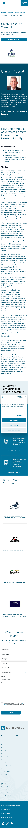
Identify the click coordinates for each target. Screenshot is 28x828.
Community (4, 748)
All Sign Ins (6, 784)
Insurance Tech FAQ (6, 766)
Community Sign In (6, 787)
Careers (3, 745)
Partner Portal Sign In (6, 795)
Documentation (5, 757)
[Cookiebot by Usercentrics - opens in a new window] (16, 397)
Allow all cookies (14, 420)
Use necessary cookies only (14, 430)
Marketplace (4, 768)
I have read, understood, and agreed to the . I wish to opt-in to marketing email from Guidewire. (14, 704)
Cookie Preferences (7, 817)
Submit (11, 712)
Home (3, 12)
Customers (10, 12)
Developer (3, 754)
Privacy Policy (5, 809)
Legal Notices (5, 813)
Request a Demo (24, 3)
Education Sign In (5, 789)
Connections (4, 751)
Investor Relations (5, 763)
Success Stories (19, 12)
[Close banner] (25, 396)
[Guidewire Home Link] (12, 728)
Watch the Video (13, 451)
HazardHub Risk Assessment (8, 771)
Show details (20, 415)
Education (3, 760)
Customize (13, 425)
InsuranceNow (6, 206)
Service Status (4, 774)
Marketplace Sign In (6, 792)
